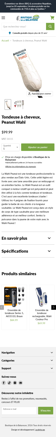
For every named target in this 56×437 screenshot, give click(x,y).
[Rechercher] (50, 26)
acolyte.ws (40, 429)
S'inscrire (46, 410)
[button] (53, 307)
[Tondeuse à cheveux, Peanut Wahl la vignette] (8, 104)
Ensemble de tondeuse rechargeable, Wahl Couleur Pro (41, 315)
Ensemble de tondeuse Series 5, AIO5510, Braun (14, 313)
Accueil (5, 40)
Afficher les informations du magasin (20, 167)
